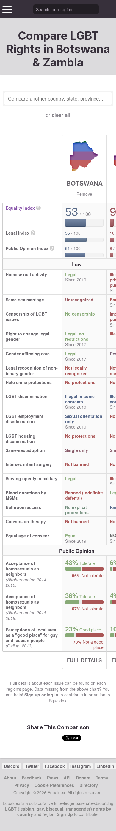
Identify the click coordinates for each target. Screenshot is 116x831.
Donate (83, 778)
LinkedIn (105, 766)
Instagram (80, 766)
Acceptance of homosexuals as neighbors (22, 568)
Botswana (84, 183)
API (67, 778)
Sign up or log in (41, 695)
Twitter (32, 766)
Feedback (32, 778)
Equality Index (20, 208)
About (10, 778)
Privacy (21, 785)
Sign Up (65, 814)
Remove (84, 194)
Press (52, 778)
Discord (12, 766)
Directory (88, 785)
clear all (61, 114)
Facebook (55, 766)
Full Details (84, 660)
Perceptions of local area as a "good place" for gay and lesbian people (32, 635)
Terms (102, 778)
